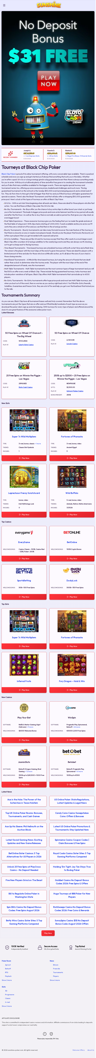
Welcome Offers (78, 1050)
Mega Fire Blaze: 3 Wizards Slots (69, 156)
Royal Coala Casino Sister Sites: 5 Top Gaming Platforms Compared (71, 855)
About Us (90, 1050)
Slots (4, 987)
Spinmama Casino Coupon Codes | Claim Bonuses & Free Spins (72, 842)
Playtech (8, 976)
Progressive (9, 995)
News (52, 961)
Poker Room (6, 961)
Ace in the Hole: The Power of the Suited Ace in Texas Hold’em (24, 801)
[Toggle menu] (4, 5)
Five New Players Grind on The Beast (24, 880)
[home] (51, 8)
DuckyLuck (72, 580)
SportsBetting (24, 580)
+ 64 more (76, 727)
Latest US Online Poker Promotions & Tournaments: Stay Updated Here (72, 828)
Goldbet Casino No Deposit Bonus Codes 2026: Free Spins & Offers (72, 882)
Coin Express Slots (22, 156)
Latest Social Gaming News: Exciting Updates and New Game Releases (24, 842)
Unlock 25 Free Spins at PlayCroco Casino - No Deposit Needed (24, 868)
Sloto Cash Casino (26, 387)
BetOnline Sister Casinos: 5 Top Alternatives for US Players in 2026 (24, 855)
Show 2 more (7, 980)
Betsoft (8, 969)
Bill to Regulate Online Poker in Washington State (24, 895)
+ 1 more (38, 444)
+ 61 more (79, 771)
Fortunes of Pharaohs (72, 436)
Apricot (8, 965)
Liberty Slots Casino (26, 345)
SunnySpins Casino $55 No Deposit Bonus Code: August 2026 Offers (72, 922)
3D (6, 991)
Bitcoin (55, 965)
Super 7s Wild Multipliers (24, 436)
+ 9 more (30, 727)
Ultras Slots (43, 156)
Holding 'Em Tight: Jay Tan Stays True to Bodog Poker (72, 868)
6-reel (7, 1002)
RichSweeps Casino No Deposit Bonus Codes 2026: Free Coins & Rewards (71, 909)
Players (56, 976)
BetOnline (72, 542)
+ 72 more (28, 771)
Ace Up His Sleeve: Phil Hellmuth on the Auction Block (24, 828)
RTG (6, 972)
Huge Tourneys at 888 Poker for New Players (72, 895)
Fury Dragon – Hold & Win (72, 681)
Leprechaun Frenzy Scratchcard (24, 493)
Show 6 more (55, 980)
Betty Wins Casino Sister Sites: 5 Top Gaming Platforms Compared (24, 922)
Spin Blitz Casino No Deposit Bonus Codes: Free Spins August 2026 (24, 909)
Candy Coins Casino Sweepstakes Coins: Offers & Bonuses (72, 815)
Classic (7, 998)
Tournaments (58, 972)
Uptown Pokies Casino (75, 391)
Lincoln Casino (72, 344)
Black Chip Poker (8, 174)
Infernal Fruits (24, 681)
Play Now (25, 458)
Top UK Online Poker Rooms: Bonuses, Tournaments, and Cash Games (24, 815)
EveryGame (24, 542)
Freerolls (56, 969)
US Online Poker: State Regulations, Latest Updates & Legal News (72, 801)
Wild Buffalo (72, 493)
